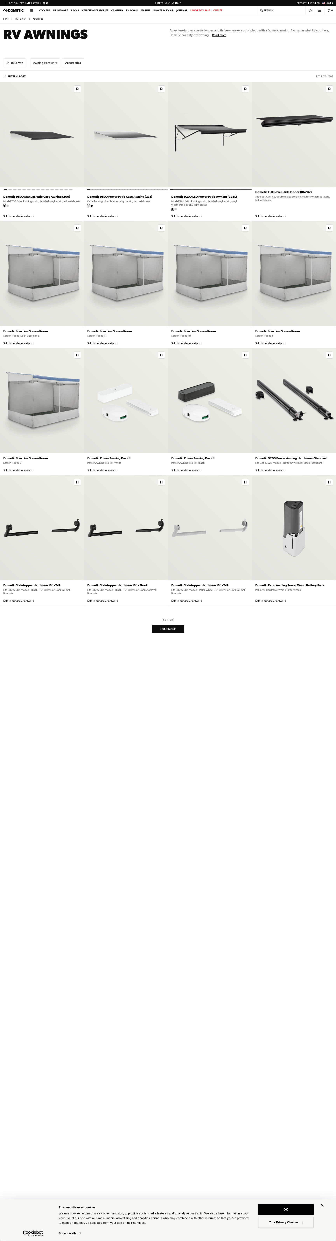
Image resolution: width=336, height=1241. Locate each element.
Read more (219, 35)
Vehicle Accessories (95, 10)
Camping (117, 10)
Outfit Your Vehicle (168, 3)
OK (286, 1209)
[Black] (4, 206)
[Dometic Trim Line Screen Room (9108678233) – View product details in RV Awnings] (294, 284)
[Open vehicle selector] (310, 10)
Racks (75, 10)
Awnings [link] (38, 19)
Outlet (217, 10)
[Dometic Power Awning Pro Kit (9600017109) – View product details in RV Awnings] (210, 412)
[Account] (319, 10)
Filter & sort (16, 76)
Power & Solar (163, 10)
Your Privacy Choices (283, 1222)
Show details (67, 1233)
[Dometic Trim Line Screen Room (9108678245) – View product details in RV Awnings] (210, 284)
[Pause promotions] (5, 3)
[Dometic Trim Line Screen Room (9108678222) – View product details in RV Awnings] (42, 412)
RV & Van (132, 10)
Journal (181, 10)
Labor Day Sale (200, 10)
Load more (168, 629)
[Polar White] (7, 206)
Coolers (44, 10)
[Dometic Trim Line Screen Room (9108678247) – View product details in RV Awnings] (126, 284)
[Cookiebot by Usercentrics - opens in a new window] (33, 1233)
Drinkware (60, 10)
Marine (145, 10)
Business (314, 3)
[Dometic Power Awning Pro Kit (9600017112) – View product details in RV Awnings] (126, 412)
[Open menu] (31, 10)
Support (302, 3)
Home (6, 19)
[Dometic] (13, 10)
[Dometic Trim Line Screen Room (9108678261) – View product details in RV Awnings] (42, 284)
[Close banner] (322, 1205)
